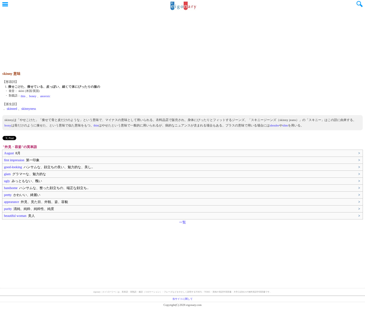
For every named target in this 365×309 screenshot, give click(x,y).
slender (274, 125)
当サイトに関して (182, 298)
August (12, 153)
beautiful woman (19, 216)
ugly (23, 181)
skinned (12, 108)
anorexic (45, 96)
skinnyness (28, 108)
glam (25, 174)
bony (7, 125)
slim (285, 125)
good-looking (48, 167)
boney (32, 96)
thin (23, 96)
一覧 (182, 222)
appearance (36, 202)
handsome (46, 188)
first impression (21, 160)
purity (29, 209)
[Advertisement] (182, 39)
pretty (22, 195)
